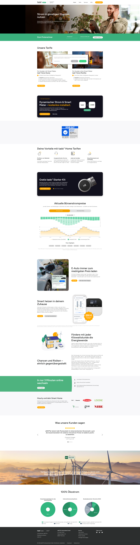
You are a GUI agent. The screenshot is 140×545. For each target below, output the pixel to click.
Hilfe (91, 2)
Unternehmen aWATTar (42, 533)
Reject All (74, 61)
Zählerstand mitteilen (83, 534)
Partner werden (81, 535)
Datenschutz (77, 543)
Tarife (80, 2)
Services (86, 2)
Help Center (81, 532)
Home (74, 2)
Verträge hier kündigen (83, 537)
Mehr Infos (54, 114)
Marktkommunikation (41, 535)
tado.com (39, 537)
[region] (70, 59)
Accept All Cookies (83, 61)
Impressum (69, 543)
